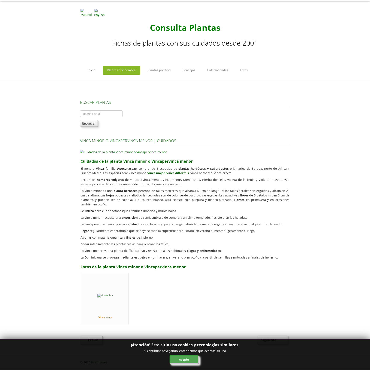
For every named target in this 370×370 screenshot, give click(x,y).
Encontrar (88, 123)
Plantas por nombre (121, 70)
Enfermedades (217, 70)
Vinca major (156, 173)
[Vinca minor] (105, 295)
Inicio (91, 70)
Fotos (244, 70)
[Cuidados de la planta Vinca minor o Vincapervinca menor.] (124, 152)
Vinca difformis (177, 173)
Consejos (188, 70)
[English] (100, 12)
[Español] (87, 12)
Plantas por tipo (159, 70)
